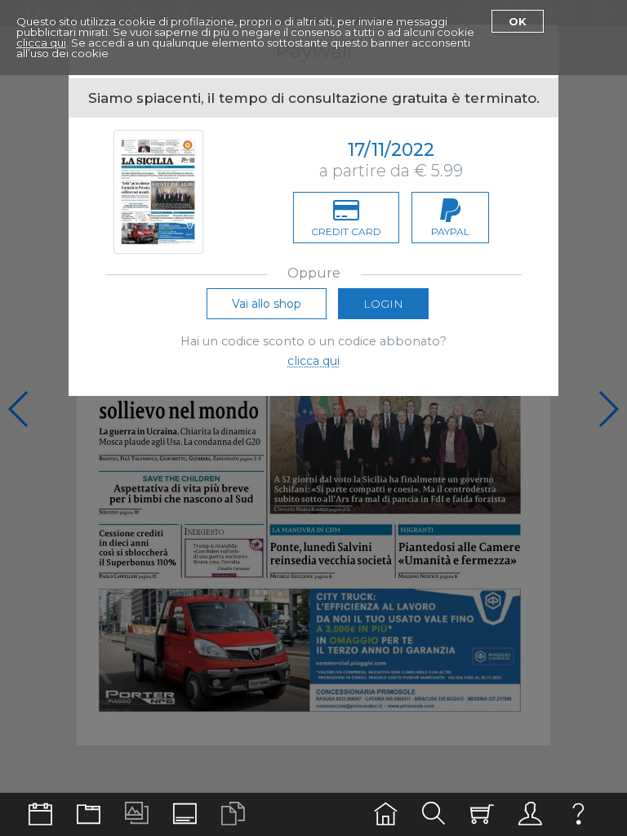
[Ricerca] (434, 814)
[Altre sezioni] (89, 814)
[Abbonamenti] (482, 814)
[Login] (530, 814)
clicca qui (41, 42)
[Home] (386, 814)
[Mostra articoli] (233, 814)
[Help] (578, 814)
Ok (518, 21)
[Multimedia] (137, 814)
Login (383, 303)
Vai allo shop (266, 303)
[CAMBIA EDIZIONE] (40, 814)
